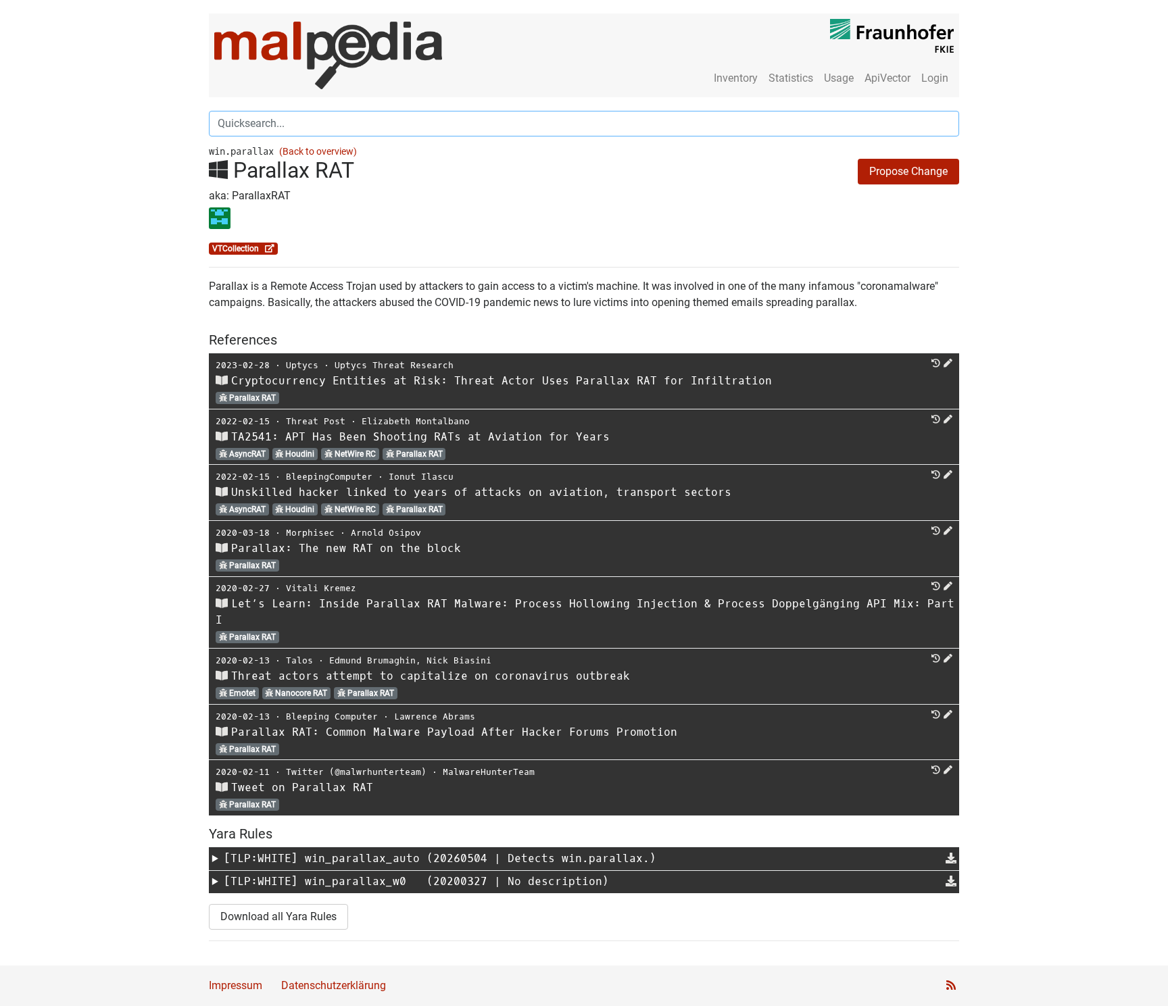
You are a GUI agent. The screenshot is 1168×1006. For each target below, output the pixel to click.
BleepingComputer (329, 476)
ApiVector (887, 78)
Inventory (736, 78)
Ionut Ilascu (421, 476)
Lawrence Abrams (434, 716)
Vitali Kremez (321, 588)
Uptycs (302, 365)
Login (934, 78)
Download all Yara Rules (278, 916)
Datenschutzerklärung (333, 985)
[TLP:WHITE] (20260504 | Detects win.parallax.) (440, 858)
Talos (299, 660)
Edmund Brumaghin (372, 660)
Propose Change (908, 171)
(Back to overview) (318, 151)
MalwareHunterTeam (489, 772)
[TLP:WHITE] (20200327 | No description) (416, 881)
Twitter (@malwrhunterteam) (356, 772)
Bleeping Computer (332, 716)
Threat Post (315, 421)
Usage (839, 78)
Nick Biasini (459, 660)
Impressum (235, 985)
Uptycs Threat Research (394, 365)
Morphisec (310, 532)
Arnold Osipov (386, 532)
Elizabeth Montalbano (416, 421)
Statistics (791, 78)
